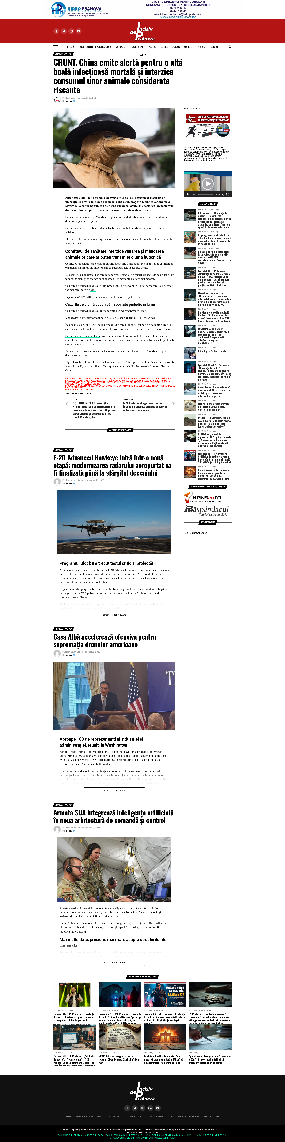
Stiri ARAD (74, 1135)
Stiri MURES (216, 1135)
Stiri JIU (185, 1135)
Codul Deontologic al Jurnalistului (95, 46)
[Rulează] (187, 194)
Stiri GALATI (164, 1135)
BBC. (93, 290)
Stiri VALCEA (155, 1137)
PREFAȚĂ (70, 46)
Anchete (188, 46)
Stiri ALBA (63, 1135)
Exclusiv (176, 46)
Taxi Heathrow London (195, 533)
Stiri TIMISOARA (139, 1137)
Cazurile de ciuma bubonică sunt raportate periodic (95, 310)
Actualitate (121, 46)
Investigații (201, 46)
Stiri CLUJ (141, 1135)
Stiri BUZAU (112, 1135)
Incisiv (68, 101)
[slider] (205, 194)
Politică (152, 46)
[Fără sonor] (222, 194)
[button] (208, 184)
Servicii (214, 46)
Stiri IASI (176, 1135)
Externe (164, 46)
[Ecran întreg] (227, 194)
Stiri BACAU (99, 1135)
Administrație (138, 46)
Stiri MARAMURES (199, 1135)
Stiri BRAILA (168, 1137)
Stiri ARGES (86, 1135)
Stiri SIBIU (125, 1137)
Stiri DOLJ (152, 1135)
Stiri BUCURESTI (127, 1135)
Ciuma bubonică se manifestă (82, 336)
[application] (208, 184)
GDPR (142, 54)
